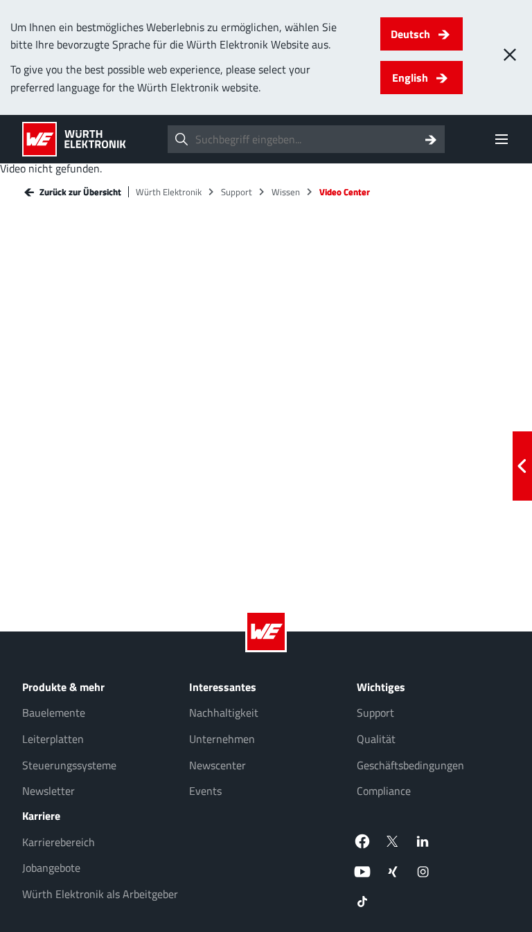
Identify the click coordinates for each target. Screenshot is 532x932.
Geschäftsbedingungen (410, 765)
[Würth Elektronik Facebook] (362, 841)
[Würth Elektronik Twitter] (393, 841)
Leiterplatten (53, 739)
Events (205, 790)
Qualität (376, 739)
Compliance (384, 790)
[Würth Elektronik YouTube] (362, 872)
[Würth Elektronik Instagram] (423, 872)
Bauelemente (53, 712)
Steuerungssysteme (69, 765)
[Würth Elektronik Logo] (74, 139)
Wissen (286, 192)
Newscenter (217, 765)
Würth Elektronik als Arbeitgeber (100, 894)
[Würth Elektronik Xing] (393, 872)
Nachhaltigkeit (223, 712)
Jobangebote (51, 867)
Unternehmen (222, 739)
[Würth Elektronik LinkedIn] (423, 841)
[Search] (431, 139)
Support (236, 192)
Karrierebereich (58, 842)
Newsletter (48, 790)
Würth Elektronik (169, 192)
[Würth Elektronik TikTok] (362, 902)
